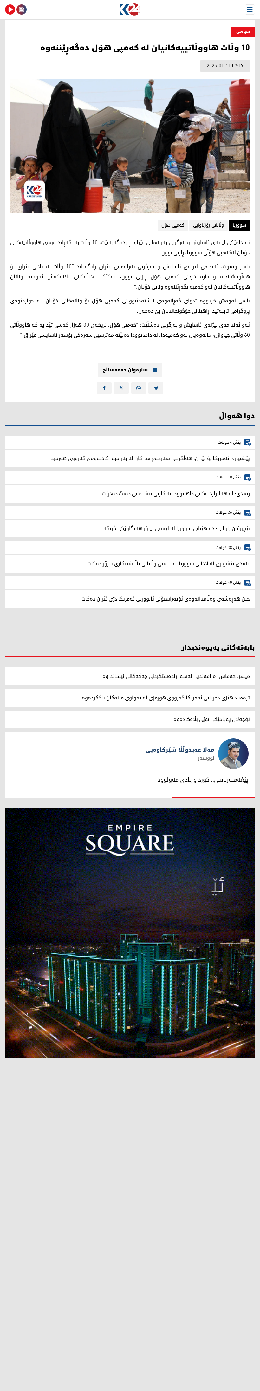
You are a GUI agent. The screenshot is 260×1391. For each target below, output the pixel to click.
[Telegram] (155, 388)
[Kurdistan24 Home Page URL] (130, 9)
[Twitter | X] (121, 388)
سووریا (239, 225)
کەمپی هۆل (172, 225)
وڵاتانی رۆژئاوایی (208, 225)
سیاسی (243, 32)
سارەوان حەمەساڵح (125, 370)
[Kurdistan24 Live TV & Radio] (10, 9)
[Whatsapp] (138, 388)
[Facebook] (104, 388)
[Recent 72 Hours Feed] (21, 9)
